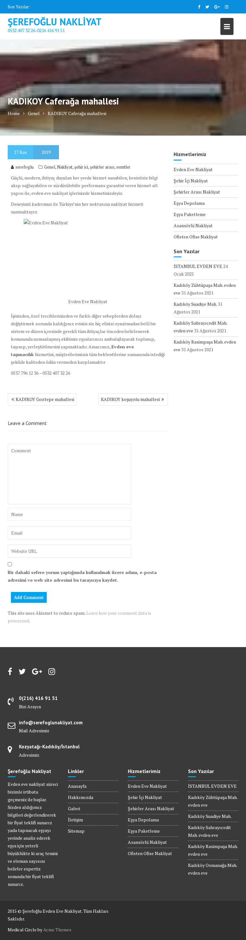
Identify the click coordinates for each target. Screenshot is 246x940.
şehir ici (81, 167)
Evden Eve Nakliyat (193, 169)
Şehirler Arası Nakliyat (197, 192)
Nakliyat (64, 167)
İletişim (75, 820)
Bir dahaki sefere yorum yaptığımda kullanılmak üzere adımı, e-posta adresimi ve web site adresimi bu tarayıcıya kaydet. (82, 576)
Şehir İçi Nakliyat (191, 181)
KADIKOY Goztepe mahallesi (45, 399)
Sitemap (76, 831)
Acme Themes (57, 930)
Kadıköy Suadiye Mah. (195, 304)
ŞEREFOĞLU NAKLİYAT (55, 21)
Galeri (74, 808)
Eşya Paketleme (190, 214)
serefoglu (24, 167)
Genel (49, 167)
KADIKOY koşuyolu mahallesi (130, 399)
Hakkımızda (80, 797)
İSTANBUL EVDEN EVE (198, 266)
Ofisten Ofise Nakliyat (196, 237)
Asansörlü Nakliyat (193, 225)
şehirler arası (102, 167)
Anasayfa (77, 786)
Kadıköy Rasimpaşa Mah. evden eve (64, 7)
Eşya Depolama (189, 203)
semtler (123, 167)
